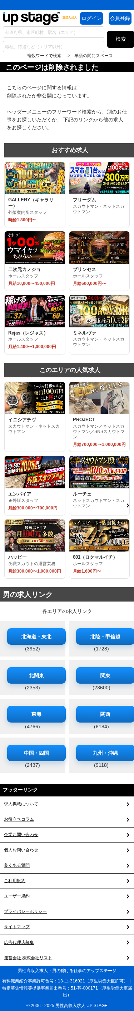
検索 (121, 39)
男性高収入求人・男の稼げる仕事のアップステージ (67, 970)
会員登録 (120, 18)
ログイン (91, 18)
